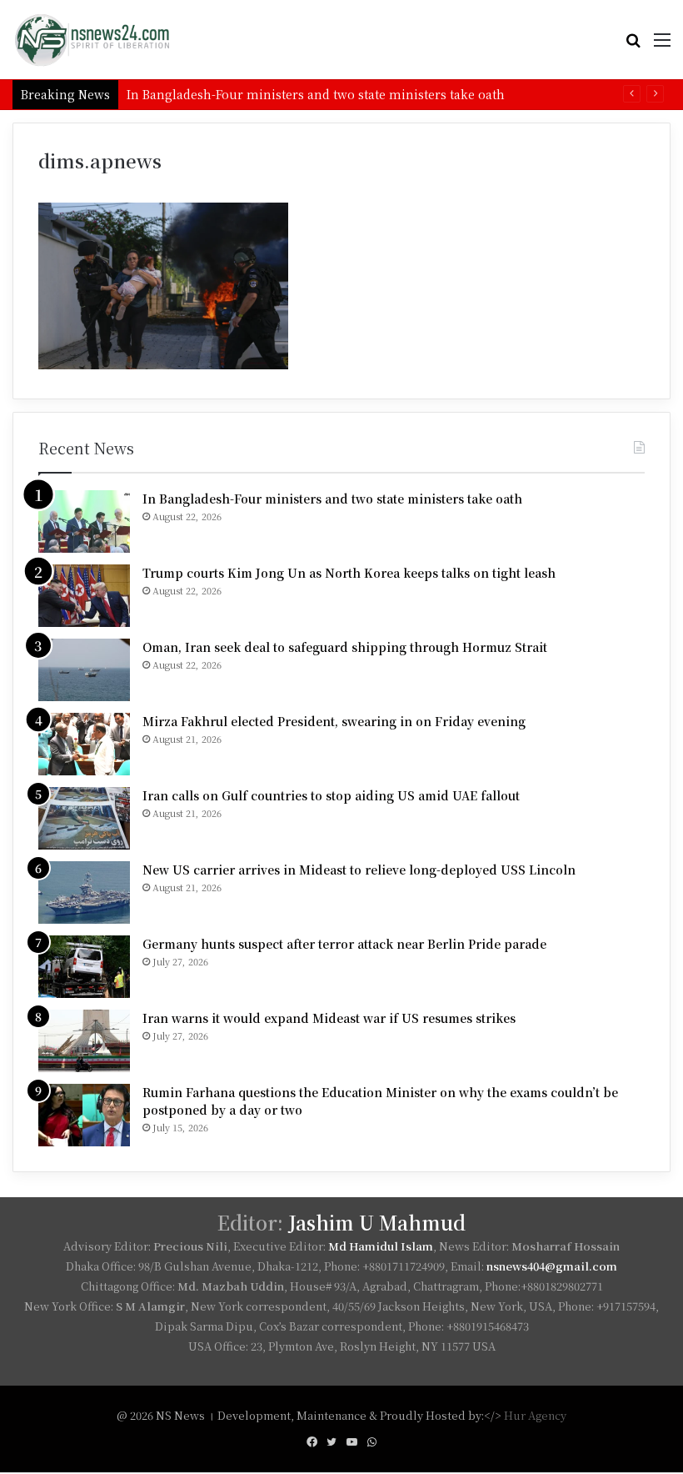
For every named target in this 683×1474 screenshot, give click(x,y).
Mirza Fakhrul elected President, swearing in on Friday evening (334, 721)
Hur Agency (535, 1415)
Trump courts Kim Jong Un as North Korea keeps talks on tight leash (349, 572)
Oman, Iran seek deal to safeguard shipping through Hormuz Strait (344, 647)
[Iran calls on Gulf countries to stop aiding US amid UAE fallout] (84, 818)
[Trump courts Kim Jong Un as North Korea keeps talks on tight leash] (84, 595)
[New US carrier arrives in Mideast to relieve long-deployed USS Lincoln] (84, 892)
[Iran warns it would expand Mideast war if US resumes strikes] (84, 1041)
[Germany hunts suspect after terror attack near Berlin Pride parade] (84, 966)
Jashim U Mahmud (377, 1222)
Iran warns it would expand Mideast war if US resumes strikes (329, 1018)
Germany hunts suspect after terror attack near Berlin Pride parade (344, 943)
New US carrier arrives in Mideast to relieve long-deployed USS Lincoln (359, 869)
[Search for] (633, 45)
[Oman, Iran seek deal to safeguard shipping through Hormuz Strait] (84, 670)
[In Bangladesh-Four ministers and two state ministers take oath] (84, 521)
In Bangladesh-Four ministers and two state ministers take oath (332, 498)
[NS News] (91, 40)
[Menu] (662, 45)
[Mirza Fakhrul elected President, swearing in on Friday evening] (84, 744)
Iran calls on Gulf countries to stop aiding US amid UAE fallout (331, 795)
